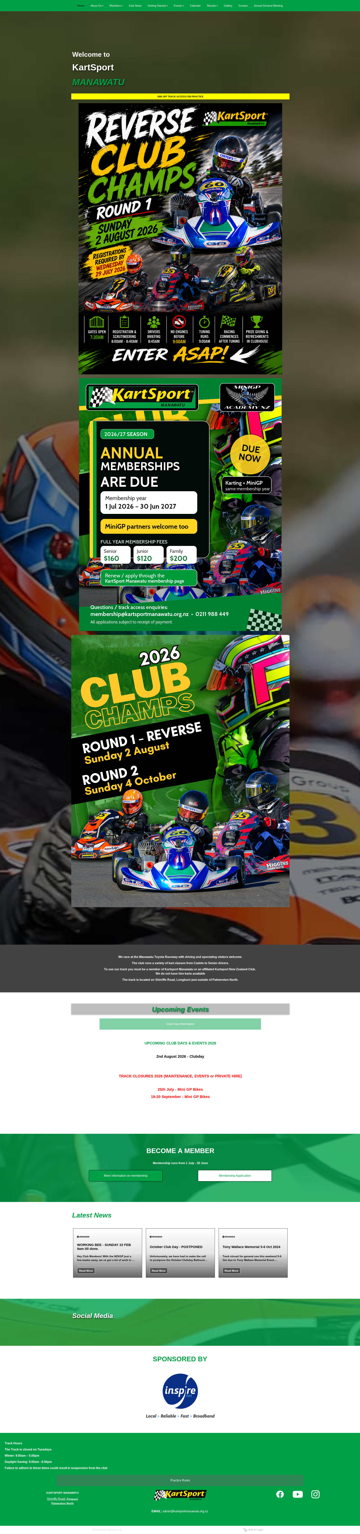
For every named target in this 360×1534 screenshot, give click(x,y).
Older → (180, 1284)
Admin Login (255, 1529)
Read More (86, 1270)
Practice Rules (180, 1480)
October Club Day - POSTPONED (176, 1247)
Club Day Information (180, 1024)
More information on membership (126, 1175)
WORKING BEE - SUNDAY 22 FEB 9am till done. (104, 1247)
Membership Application (235, 1175)
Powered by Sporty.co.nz (107, 1529)
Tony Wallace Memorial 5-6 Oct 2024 (251, 1247)
